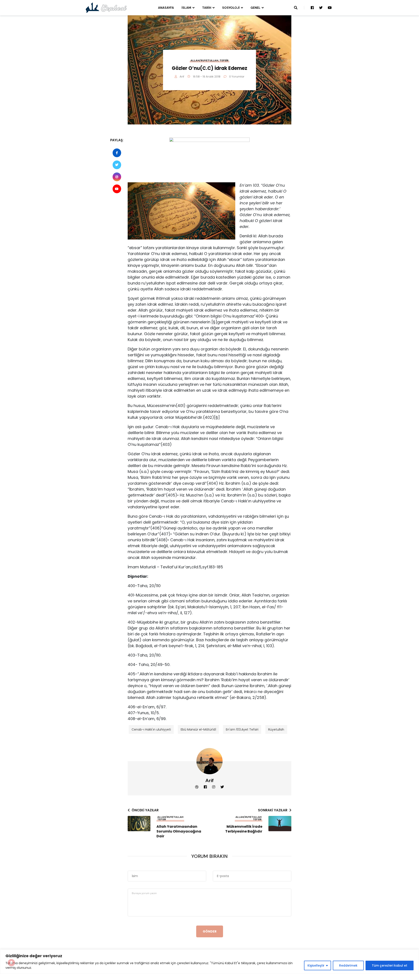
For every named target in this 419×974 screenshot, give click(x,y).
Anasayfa (166, 8)
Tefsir (224, 60)
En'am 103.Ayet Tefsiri (242, 729)
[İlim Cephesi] (106, 7)
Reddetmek (348, 965)
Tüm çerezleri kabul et (389, 965)
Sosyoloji (231, 8)
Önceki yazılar (145, 810)
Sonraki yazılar (272, 810)
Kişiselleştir (316, 965)
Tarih (206, 8)
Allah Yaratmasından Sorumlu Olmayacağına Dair (178, 831)
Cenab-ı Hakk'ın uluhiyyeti (151, 729)
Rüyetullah (276, 729)
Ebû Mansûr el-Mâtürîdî (198, 729)
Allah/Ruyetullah (204, 60)
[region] (209, 961)
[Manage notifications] (11, 962)
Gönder (209, 931)
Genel (255, 8)
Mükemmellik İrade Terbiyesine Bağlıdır (243, 829)
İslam (186, 8)
